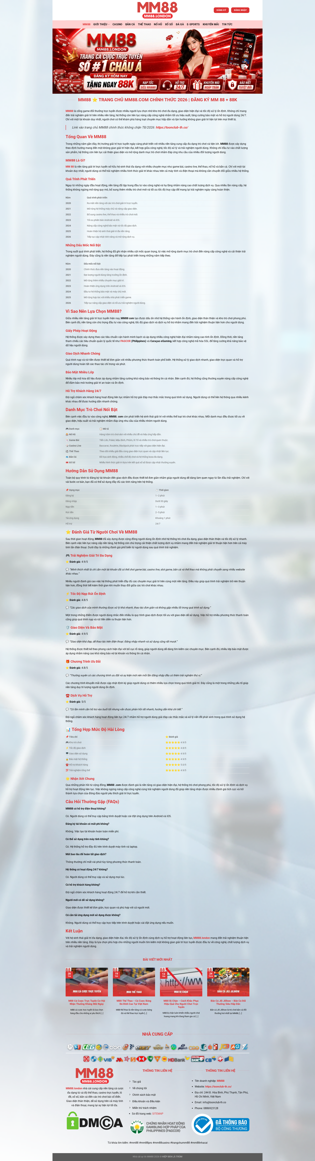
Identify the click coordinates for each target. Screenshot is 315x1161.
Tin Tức (227, 24)
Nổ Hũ (158, 24)
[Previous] (65, 996)
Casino (117, 24)
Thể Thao (144, 24)
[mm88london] (157, 10)
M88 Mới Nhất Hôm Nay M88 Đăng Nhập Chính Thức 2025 (134, 1002)
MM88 (86, 24)
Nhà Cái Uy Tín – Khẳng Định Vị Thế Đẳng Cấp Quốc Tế (228, 1002)
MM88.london (74, 1088)
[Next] (250, 996)
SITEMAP (157, 1113)
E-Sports (193, 24)
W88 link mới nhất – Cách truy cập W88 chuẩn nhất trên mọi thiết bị (181, 1004)
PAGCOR (125, 341)
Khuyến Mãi (211, 24)
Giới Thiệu (100, 24)
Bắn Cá (130, 24)
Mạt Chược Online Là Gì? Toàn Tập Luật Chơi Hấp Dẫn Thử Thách (86, 1004)
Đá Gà (180, 24)
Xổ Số (169, 24)
